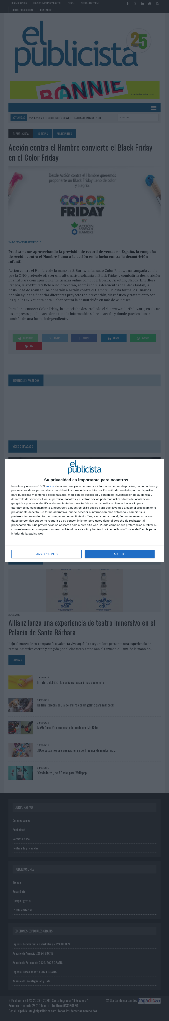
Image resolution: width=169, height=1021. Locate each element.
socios (50, 486)
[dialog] (84, 510)
